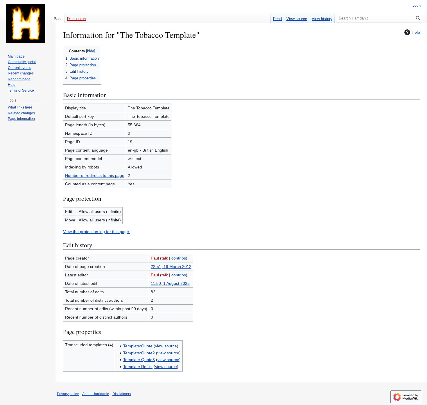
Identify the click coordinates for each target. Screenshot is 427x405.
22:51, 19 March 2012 (171, 266)
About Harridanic (95, 394)
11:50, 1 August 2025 (170, 283)
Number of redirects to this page (94, 175)
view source (166, 346)
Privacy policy (68, 394)
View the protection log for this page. (96, 231)
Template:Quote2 (139, 353)
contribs (178, 258)
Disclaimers (121, 394)
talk (165, 258)
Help (416, 32)
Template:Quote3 (139, 359)
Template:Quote (137, 346)
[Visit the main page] (25, 23)
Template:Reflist (137, 366)
